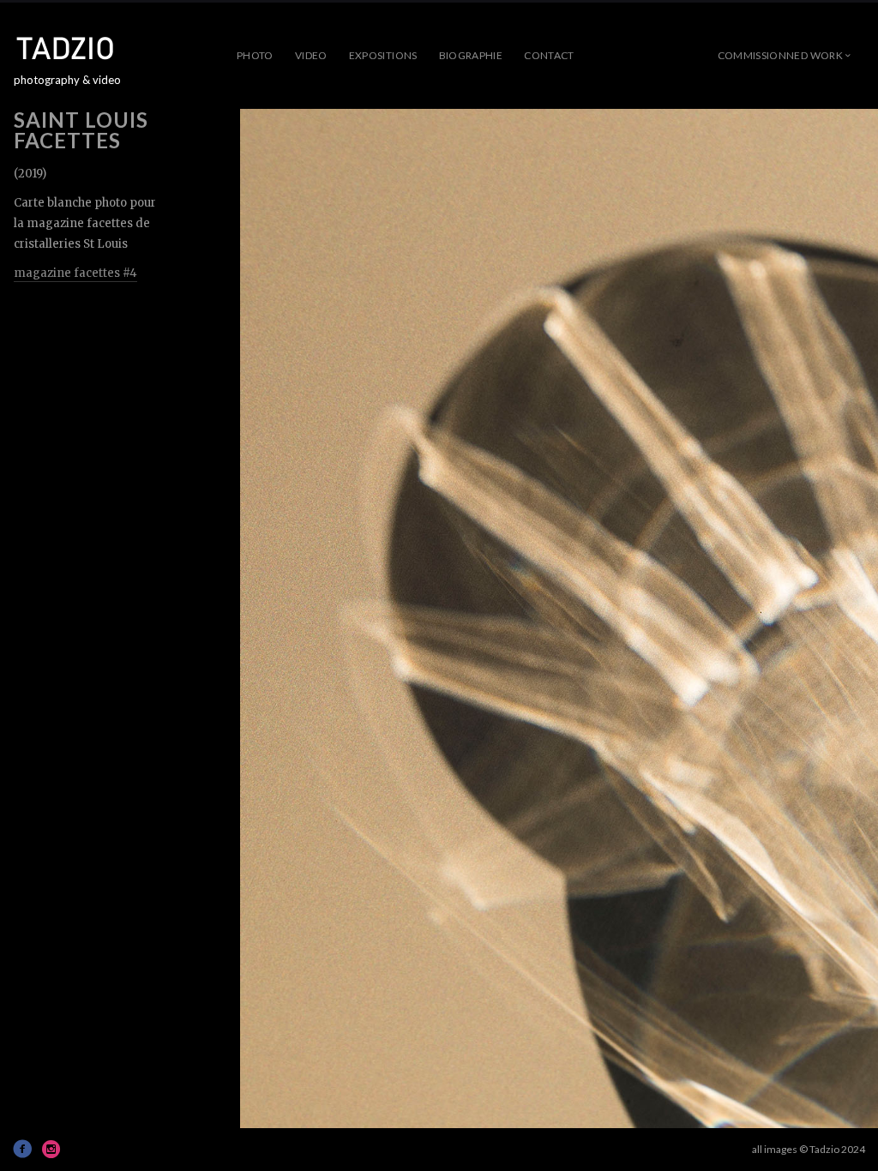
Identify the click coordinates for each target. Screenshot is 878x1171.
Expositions (383, 55)
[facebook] (22, 1148)
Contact (549, 55)
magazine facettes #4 (75, 273)
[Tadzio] (78, 48)
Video (311, 55)
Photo (255, 55)
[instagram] (51, 1148)
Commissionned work (780, 55)
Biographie (471, 55)
